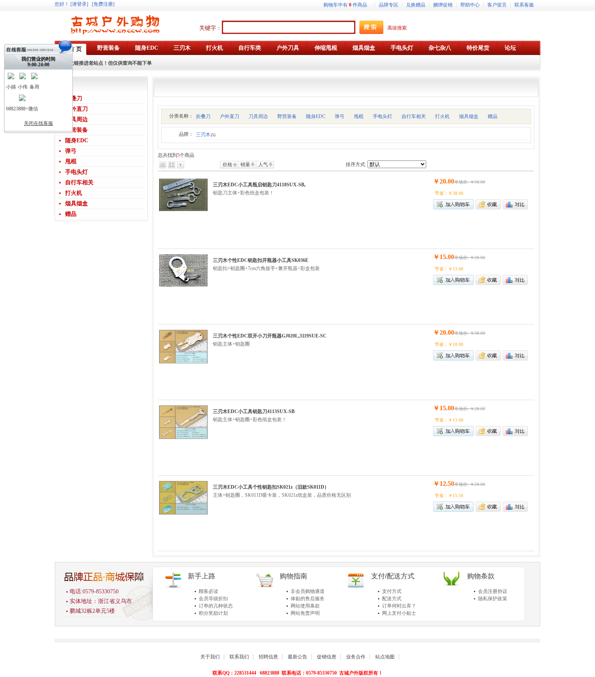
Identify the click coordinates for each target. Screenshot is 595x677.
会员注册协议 (492, 591)
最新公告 (297, 657)
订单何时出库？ (399, 606)
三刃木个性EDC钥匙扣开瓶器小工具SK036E (260, 260)
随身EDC (76, 140)
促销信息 (326, 657)
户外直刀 (76, 109)
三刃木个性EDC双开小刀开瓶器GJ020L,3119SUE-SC (270, 336)
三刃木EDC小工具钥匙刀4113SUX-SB (254, 411)
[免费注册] (103, 4)
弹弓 (70, 151)
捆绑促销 (443, 5)
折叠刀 (73, 98)
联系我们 (239, 657)
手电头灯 (76, 172)
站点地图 (385, 657)
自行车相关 (79, 182)
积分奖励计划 (213, 613)
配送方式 (392, 598)
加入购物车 (453, 280)
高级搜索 (397, 28)
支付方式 (392, 591)
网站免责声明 (305, 613)
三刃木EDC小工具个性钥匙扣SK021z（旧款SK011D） (271, 487)
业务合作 (356, 657)
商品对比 (515, 204)
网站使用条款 (305, 606)
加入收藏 (488, 204)
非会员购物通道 (308, 591)
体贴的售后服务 (308, 598)
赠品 (70, 214)
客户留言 (497, 5)
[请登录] (79, 4)
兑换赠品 (415, 5)
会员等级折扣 (213, 598)
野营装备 (76, 130)
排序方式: (356, 164)
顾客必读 (208, 591)
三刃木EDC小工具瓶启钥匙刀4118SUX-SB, (259, 185)
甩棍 (70, 161)
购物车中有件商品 (345, 5)
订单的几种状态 (216, 606)
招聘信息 (268, 657)
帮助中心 (470, 5)
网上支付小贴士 (399, 613)
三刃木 (205, 134)
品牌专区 (388, 5)
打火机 (73, 193)
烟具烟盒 (76, 203)
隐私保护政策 (492, 598)
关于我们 (210, 657)
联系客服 (524, 5)
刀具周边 (76, 119)
